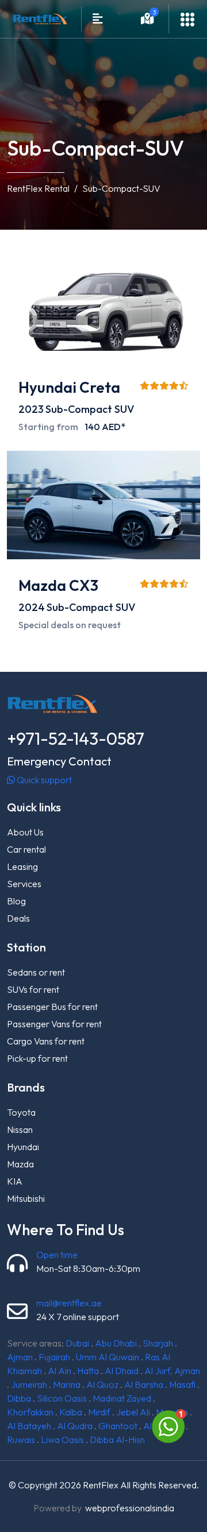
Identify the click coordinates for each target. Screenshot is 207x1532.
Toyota (21, 1112)
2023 (31, 409)
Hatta (88, 1370)
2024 (31, 607)
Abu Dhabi (116, 1343)
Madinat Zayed (122, 1398)
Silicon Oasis (62, 1398)
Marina (66, 1384)
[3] (147, 20)
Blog (16, 901)
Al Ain (59, 1370)
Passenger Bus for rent (52, 1006)
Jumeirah (29, 1384)
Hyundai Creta (69, 387)
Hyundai (23, 1146)
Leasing (22, 866)
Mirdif (99, 1412)
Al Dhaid (122, 1370)
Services (24, 883)
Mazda (20, 1164)
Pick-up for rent (37, 1058)
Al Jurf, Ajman (172, 1370)
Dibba (19, 1398)
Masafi (182, 1384)
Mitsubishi (26, 1198)
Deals (18, 918)
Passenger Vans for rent (54, 1024)
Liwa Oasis (62, 1439)
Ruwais (21, 1439)
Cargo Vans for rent (46, 1041)
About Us (25, 832)
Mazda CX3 (58, 585)
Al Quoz (102, 1384)
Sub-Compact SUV (90, 409)
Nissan (20, 1129)
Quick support (43, 780)
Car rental (26, 849)
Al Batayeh (29, 1426)
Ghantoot (117, 1426)
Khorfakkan (30, 1412)
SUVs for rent (33, 989)
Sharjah (158, 1343)
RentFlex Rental (38, 188)
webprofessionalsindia (129, 1508)
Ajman (20, 1357)
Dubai (77, 1343)
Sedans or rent (36, 972)
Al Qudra (75, 1426)
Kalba (70, 1412)
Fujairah (54, 1357)
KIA (14, 1181)
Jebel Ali (133, 1412)
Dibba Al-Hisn (117, 1439)
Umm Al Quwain (107, 1357)
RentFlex (100, 1485)
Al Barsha (143, 1384)
